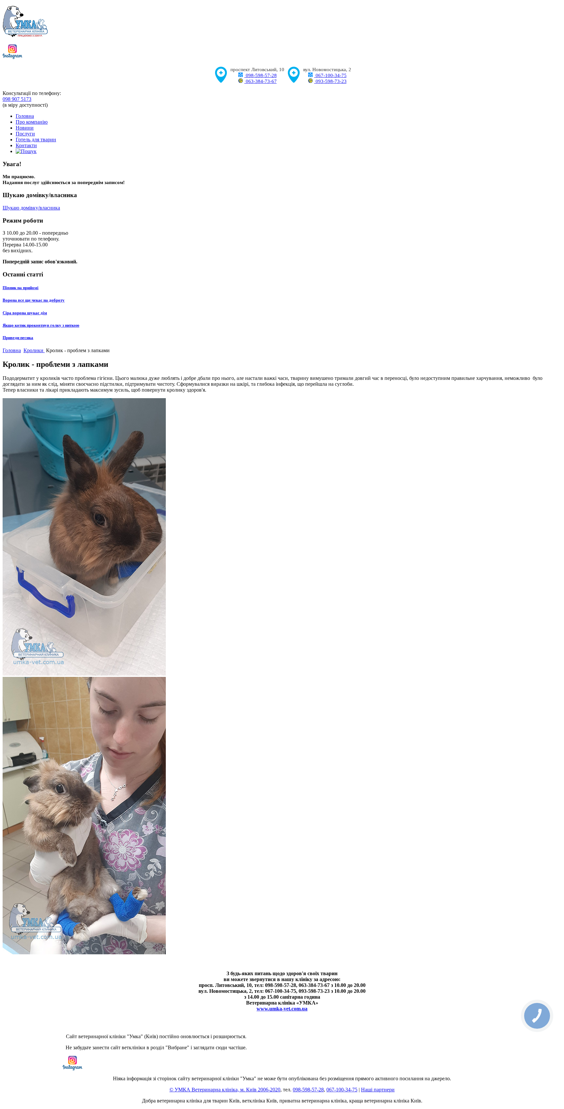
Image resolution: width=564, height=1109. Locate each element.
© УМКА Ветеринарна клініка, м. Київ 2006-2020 (224, 1089)
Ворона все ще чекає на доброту (34, 300)
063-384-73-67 (260, 81)
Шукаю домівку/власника (31, 208)
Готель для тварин (36, 139)
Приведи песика (18, 337)
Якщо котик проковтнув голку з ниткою (41, 325)
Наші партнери (378, 1089)
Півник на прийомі (21, 287)
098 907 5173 (17, 99)
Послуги (25, 133)
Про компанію (32, 122)
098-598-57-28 (260, 75)
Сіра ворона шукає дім (25, 312)
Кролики (34, 350)
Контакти (26, 145)
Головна (25, 116)
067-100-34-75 (330, 75)
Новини (25, 128)
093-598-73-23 (330, 81)
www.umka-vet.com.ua (282, 1008)
